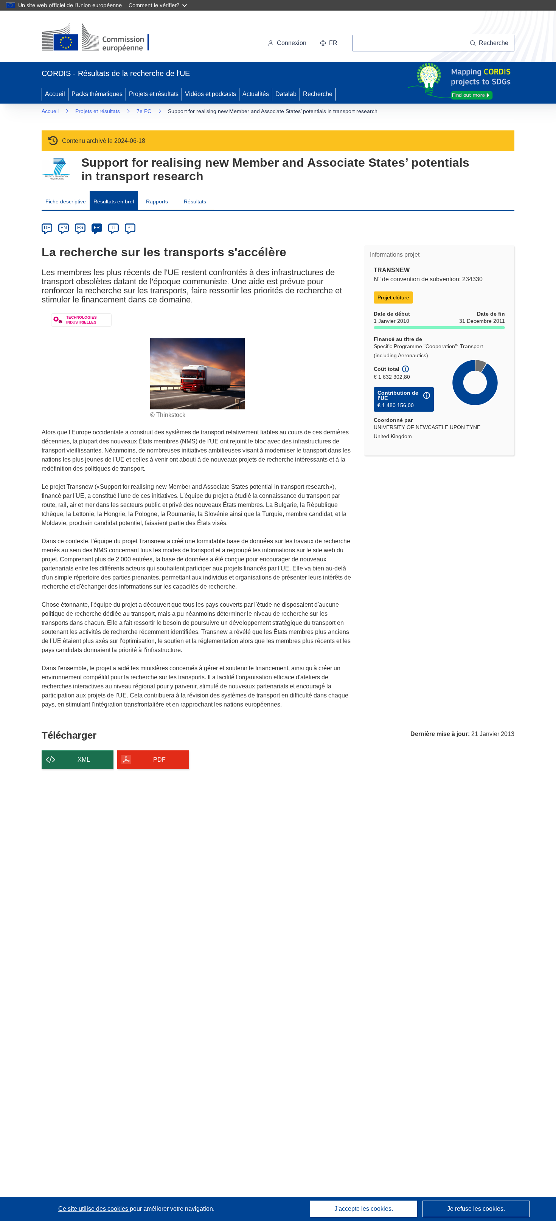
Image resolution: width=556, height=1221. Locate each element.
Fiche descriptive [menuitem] (65, 201)
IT (113, 227)
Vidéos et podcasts (210, 94)
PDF (159, 759)
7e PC (144, 111)
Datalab (286, 94)
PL (130, 227)
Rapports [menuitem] (157, 201)
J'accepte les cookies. (363, 1209)
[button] (328, 43)
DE (47, 227)
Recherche (317, 94)
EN (64, 227)
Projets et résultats (154, 94)
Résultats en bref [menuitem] (113, 201)
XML (84, 759)
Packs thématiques (97, 94)
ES (80, 227)
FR (97, 227)
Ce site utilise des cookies (94, 1209)
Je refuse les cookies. (476, 1209)
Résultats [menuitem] (195, 201)
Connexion (291, 43)
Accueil (55, 94)
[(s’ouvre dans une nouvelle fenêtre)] (103, 38)
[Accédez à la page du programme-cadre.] (56, 169)
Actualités (255, 94)
